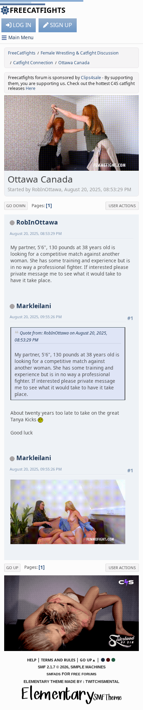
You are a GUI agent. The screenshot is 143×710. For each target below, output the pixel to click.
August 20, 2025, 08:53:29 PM (36, 233)
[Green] (113, 659)
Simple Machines (88, 667)
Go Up (12, 567)
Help (31, 659)
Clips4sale (91, 78)
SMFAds (54, 674)
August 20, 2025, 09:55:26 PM (36, 316)
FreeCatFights (37, 10)
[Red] (108, 659)
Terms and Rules (58, 659)
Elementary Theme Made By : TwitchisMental (71, 681)
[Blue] (103, 659)
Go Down (16, 205)
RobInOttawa (37, 222)
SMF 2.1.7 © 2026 (53, 667)
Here (30, 88)
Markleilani (33, 306)
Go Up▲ (88, 659)
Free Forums (83, 674)
